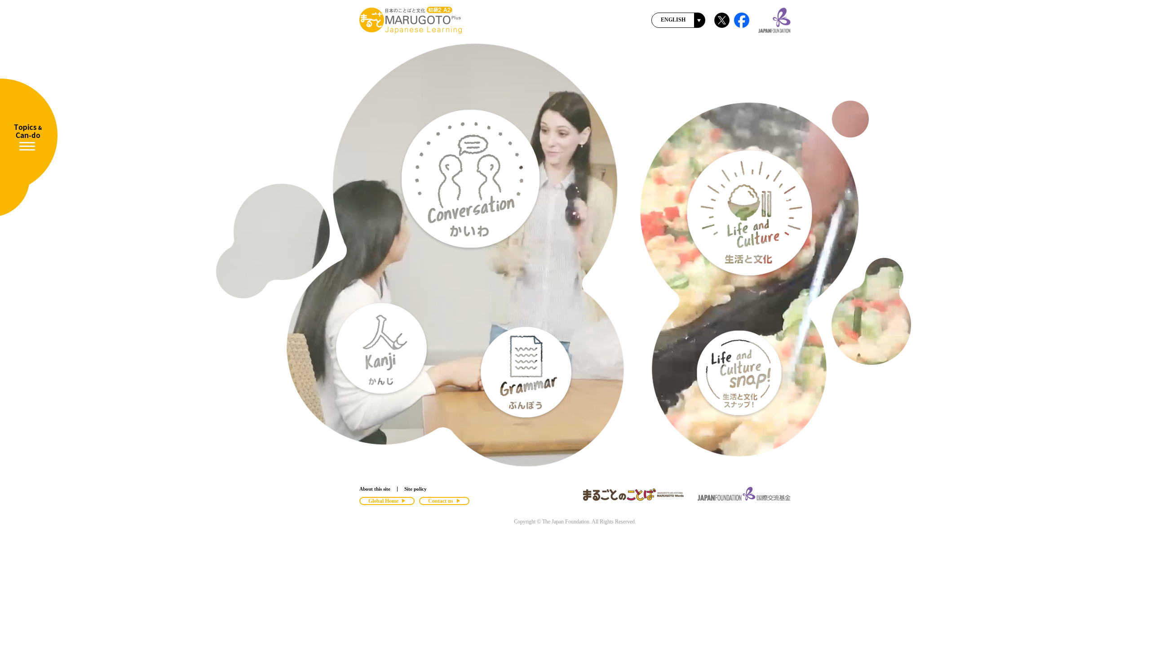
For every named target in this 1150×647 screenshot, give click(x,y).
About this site (374, 489)
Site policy (415, 489)
